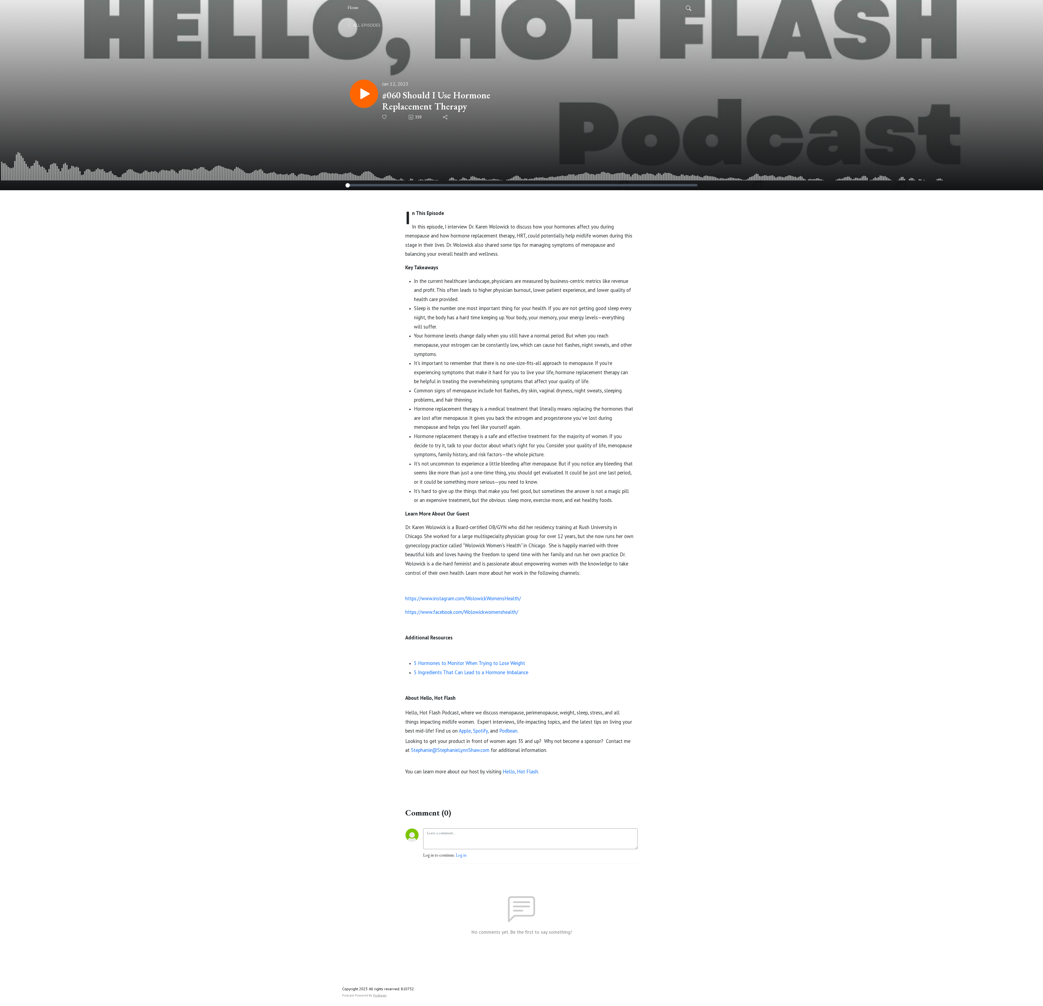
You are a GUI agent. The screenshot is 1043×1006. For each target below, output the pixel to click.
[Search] (688, 7)
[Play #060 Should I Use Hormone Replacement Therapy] (364, 94)
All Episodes (366, 25)
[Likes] (385, 117)
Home (353, 7)
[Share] (445, 117)
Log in (461, 855)
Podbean (380, 995)
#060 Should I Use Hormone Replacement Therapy (436, 101)
